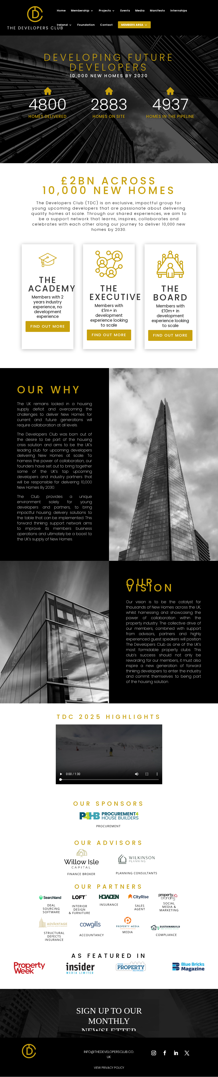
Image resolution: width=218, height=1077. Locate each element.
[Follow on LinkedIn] (176, 1053)
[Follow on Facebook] (164, 1053)
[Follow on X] (187, 1053)
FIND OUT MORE (47, 326)
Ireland (62, 25)
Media (140, 11)
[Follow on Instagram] (153, 1053)
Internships (178, 11)
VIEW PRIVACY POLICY (109, 1068)
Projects (105, 11)
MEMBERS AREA (132, 25)
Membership (80, 11)
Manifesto (157, 11)
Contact (106, 25)
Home (61, 11)
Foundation (86, 25)
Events (125, 11)
